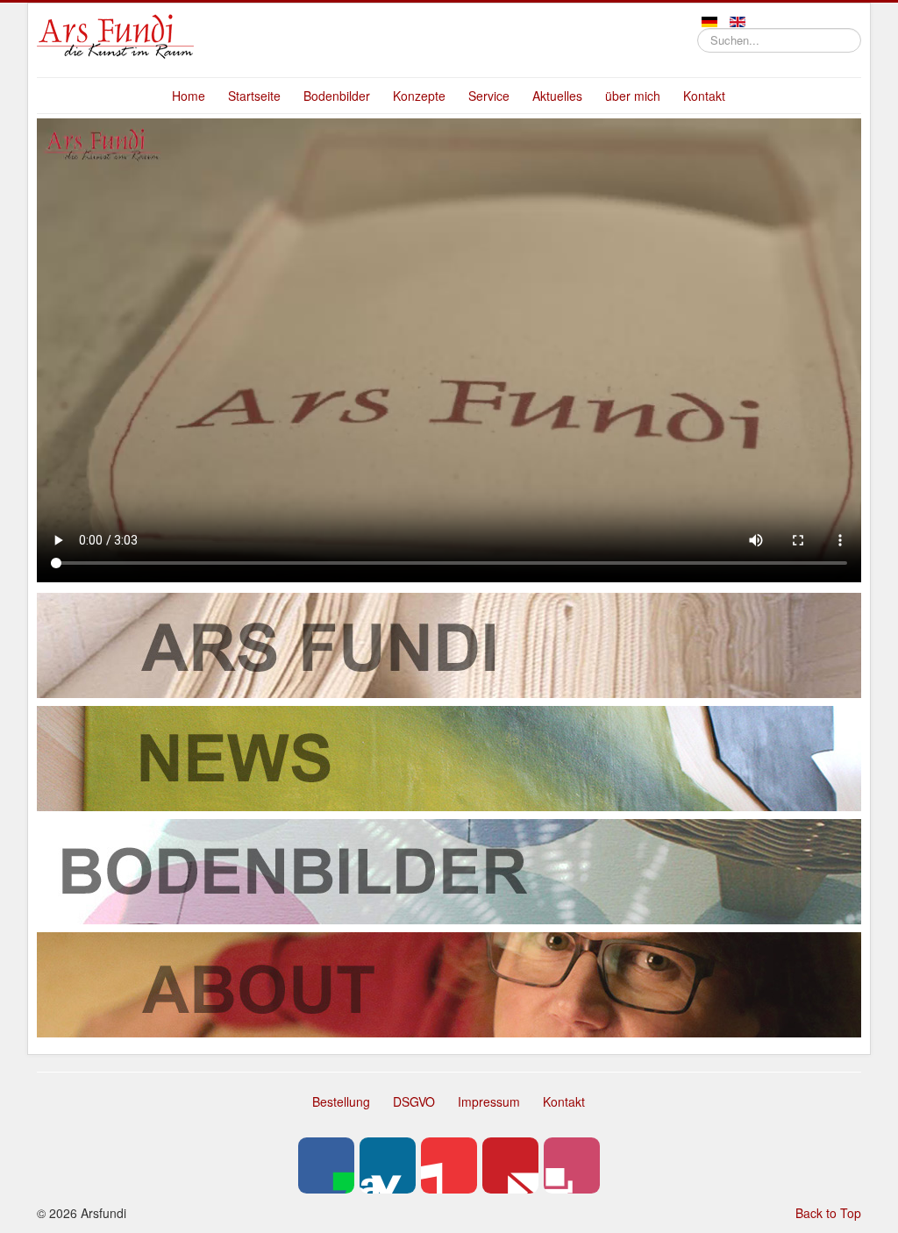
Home (188, 95)
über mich (632, 95)
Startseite (254, 95)
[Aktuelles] (449, 756)
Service (489, 95)
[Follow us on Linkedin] (388, 1165)
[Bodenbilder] (449, 869)
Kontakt (704, 95)
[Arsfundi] (449, 643)
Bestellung (341, 1101)
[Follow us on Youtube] (449, 1165)
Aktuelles (557, 95)
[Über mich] (449, 982)
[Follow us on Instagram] (572, 1165)
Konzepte (419, 95)
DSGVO (414, 1101)
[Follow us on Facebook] (326, 1165)
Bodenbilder (336, 95)
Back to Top (828, 1213)
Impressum (489, 1101)
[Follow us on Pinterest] (510, 1165)
